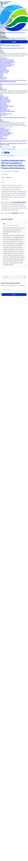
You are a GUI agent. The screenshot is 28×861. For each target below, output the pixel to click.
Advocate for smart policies (7, 65)
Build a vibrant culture (5, 66)
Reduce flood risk (4, 23)
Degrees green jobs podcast (7, 111)
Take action (3, 103)
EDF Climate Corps (5, 110)
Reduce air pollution (5, 27)
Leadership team (4, 70)
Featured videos (4, 130)
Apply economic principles (7, 61)
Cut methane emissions (6, 13)
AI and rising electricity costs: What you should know (13, 140)
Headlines (2, 128)
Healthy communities (5, 24)
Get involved (3, 89)
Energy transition (4, 10)
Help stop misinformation (6, 106)
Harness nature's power (6, 22)
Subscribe (15, 213)
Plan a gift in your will (5, 101)
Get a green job (4, 107)
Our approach (3, 58)
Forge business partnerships (7, 62)
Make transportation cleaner (7, 16)
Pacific (17, 171)
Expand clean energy (5, 12)
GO (14, 147)
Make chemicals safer (5, 26)
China (1, 74)
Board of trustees (4, 71)
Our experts (3, 68)
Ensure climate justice (5, 63)
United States (3, 77)
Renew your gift (4, 98)
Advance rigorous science (6, 59)
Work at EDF (3, 108)
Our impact (3, 36)
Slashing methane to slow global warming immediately (14, 30)
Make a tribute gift (5, 99)
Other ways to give (5, 102)
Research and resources (6, 133)
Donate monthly (4, 97)
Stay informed (3, 138)
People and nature (5, 17)
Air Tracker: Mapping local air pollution (10, 45)
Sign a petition (4, 104)
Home (3, 149)
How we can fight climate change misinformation (12, 117)
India (1, 76)
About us (2, 52)
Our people (3, 67)
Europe (2, 75)
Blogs (1, 137)
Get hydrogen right (5, 14)
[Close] (27, 1)
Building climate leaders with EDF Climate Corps (12, 48)
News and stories (4, 121)
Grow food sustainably (5, 18)
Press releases (4, 135)
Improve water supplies (6, 21)
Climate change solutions (6, 7)
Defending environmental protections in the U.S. (12, 32)
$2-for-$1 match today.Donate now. (6, 114)
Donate (14, 41)
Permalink (17, 225)
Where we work (4, 72)
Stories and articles (5, 132)
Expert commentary (5, 129)
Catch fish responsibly (5, 19)
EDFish (7, 152)
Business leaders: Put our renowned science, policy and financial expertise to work (13, 81)
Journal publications (5, 134)
